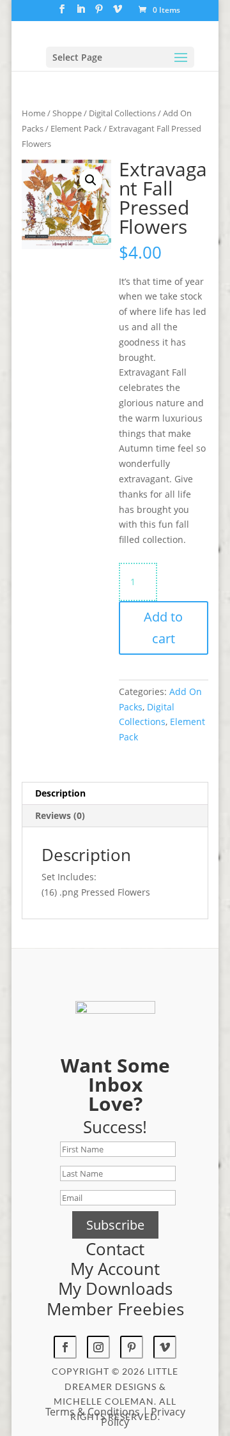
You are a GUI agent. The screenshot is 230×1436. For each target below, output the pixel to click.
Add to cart (163, 627)
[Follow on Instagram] (98, 1347)
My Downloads (115, 1288)
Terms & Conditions (92, 1412)
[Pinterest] (99, 12)
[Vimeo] (117, 12)
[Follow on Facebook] (65, 1347)
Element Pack (76, 128)
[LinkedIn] (80, 12)
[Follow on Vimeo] (164, 1347)
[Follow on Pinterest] (131, 1347)
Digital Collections (122, 113)
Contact (115, 1248)
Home (33, 113)
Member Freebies (115, 1308)
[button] (90, 180)
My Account (115, 1268)
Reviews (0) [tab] (60, 815)
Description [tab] (60, 793)
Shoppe (67, 113)
